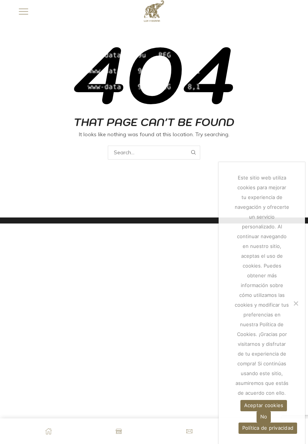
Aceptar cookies (264, 405)
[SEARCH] (193, 153)
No (263, 417)
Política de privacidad (268, 428)
